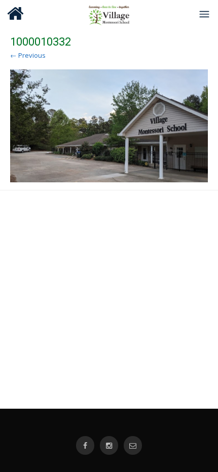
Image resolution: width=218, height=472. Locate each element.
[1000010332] (109, 125)
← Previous (28, 55)
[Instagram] (109, 445)
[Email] (133, 445)
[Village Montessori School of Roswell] (109, 14)
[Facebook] (85, 445)
